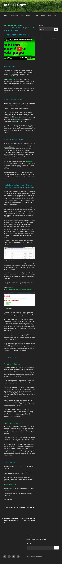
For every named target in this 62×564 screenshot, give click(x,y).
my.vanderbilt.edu (9, 147)
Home (5, 15)
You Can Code (31, 507)
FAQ (55, 15)
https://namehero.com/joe (11, 484)
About (49, 15)
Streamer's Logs (21, 507)
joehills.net (15, 5)
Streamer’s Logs (13, 15)
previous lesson (11, 79)
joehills (19, 25)
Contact (43, 15)
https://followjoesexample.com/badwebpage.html (18, 289)
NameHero (29, 161)
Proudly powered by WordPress (34, 556)
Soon (22, 15)
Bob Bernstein (18, 119)
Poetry (36, 15)
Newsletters (29, 15)
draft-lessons (10, 507)
